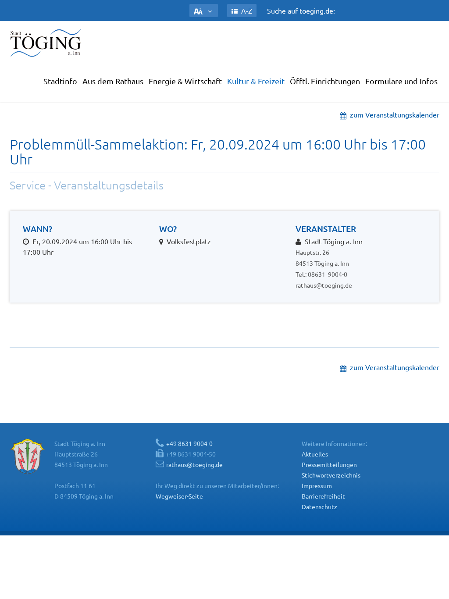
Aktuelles (315, 454)
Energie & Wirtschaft (185, 81)
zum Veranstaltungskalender (392, 114)
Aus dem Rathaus (112, 81)
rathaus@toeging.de (324, 285)
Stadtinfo (60, 81)
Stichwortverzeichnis (331, 475)
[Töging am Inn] (47, 42)
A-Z (245, 10)
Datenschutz (319, 506)
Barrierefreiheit (323, 496)
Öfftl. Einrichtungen (325, 81)
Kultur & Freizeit (256, 81)
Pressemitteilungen (329, 464)
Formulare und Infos (401, 81)
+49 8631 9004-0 (189, 443)
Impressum (317, 485)
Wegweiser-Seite (179, 496)
